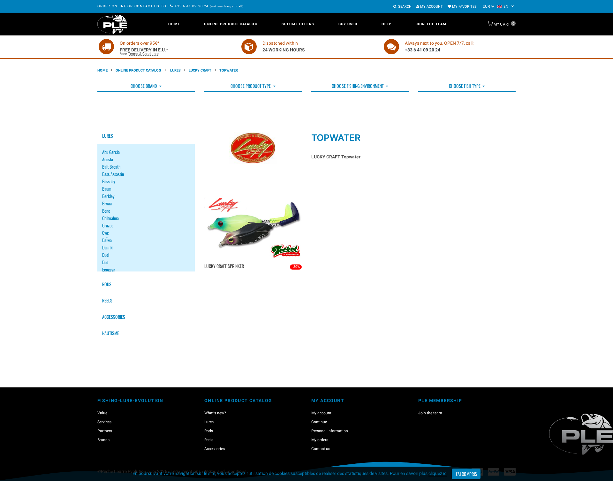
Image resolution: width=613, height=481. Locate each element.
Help (386, 24)
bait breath (111, 166)
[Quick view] (254, 276)
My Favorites (464, 6)
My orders (319, 440)
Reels (107, 300)
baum (106, 188)
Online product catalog (230, 24)
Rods (106, 284)
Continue (319, 422)
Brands (103, 440)
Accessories (113, 316)
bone (106, 210)
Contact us (320, 449)
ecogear (108, 269)
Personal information (329, 431)
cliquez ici (437, 473)
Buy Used (348, 24)
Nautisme (110, 333)
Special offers (298, 24)
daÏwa (107, 240)
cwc (105, 232)
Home (174, 24)
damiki (107, 247)
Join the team (431, 24)
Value (102, 413)
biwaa (107, 203)
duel (105, 254)
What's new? (215, 413)
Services (104, 422)
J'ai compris (466, 473)
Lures (175, 70)
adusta (107, 159)
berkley (108, 196)
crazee (107, 225)
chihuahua (110, 218)
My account (431, 6)
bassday (108, 181)
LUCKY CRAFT (200, 70)
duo (105, 262)
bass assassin (113, 174)
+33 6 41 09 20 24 (191, 6)
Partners (104, 431)
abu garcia (111, 152)
